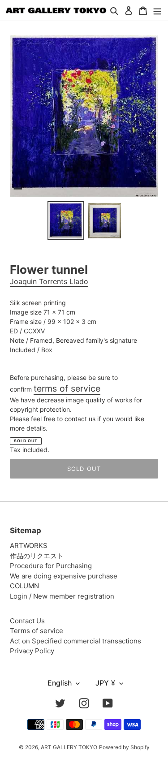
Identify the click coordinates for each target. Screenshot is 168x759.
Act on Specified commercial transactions (75, 641)
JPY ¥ (105, 682)
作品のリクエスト (37, 556)
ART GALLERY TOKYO (69, 747)
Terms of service (36, 630)
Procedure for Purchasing (51, 565)
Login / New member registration (62, 596)
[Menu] (157, 10)
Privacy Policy (32, 651)
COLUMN (24, 586)
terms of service (67, 388)
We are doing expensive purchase (63, 576)
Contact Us (27, 621)
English (59, 682)
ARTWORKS (28, 545)
